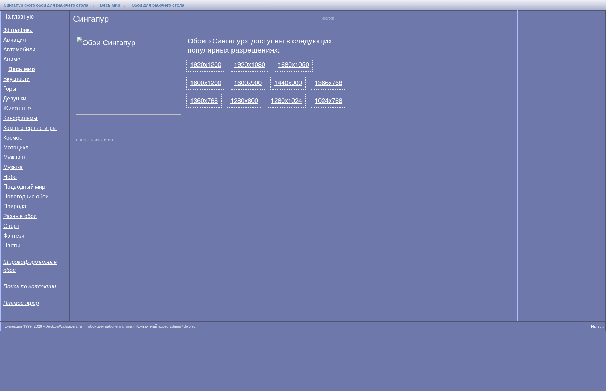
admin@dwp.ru (182, 326)
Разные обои (20, 216)
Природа (14, 206)
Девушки (14, 98)
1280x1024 (286, 100)
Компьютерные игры (30, 128)
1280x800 (244, 100)
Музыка (13, 167)
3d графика (18, 30)
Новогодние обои (26, 196)
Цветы (11, 245)
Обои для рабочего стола (158, 5)
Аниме (11, 59)
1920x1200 (205, 64)
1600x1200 (205, 82)
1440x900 (288, 82)
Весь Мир (110, 5)
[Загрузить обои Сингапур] (130, 111)
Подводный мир (24, 186)
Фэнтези (14, 235)
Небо (10, 177)
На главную (18, 16)
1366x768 (328, 82)
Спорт (11, 226)
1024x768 (328, 100)
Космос (12, 137)
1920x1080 (249, 64)
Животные (17, 108)
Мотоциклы (18, 147)
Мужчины (15, 157)
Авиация (14, 39)
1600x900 (248, 82)
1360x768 (204, 100)
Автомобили (19, 49)
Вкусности (16, 79)
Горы (9, 88)
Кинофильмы (20, 118)
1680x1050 (293, 64)
